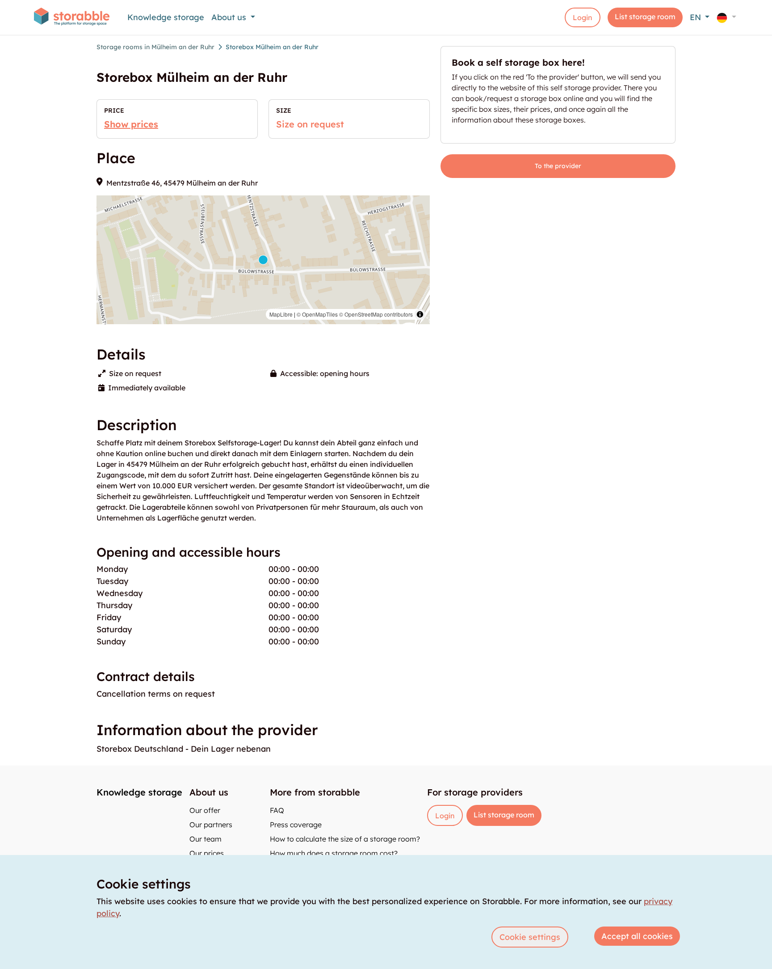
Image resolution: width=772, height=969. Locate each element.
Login (582, 17)
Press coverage (296, 824)
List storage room (645, 16)
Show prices (131, 124)
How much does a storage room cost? (334, 853)
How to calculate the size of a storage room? (345, 838)
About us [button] (229, 17)
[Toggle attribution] (420, 314)
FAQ (277, 810)
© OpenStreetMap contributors (376, 314)
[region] (263, 259)
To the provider (558, 166)
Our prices (206, 853)
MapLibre (281, 314)
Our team (205, 838)
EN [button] (696, 17)
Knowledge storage (165, 17)
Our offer (204, 810)
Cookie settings (529, 937)
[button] (726, 17)
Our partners (210, 824)
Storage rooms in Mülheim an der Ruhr (155, 47)
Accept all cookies (637, 936)
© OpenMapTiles (317, 314)
